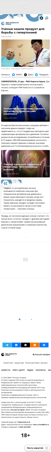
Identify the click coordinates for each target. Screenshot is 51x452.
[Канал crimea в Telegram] (7, 345)
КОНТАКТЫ (41, 370)
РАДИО (30, 370)
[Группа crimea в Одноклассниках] (34, 345)
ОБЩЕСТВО (19, 363)
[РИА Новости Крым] (9, 23)
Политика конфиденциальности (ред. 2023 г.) (20, 395)
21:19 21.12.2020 (6, 36)
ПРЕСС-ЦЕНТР (19, 370)
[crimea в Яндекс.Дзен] (25, 345)
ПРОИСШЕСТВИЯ (32, 363)
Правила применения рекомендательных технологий (23, 397)
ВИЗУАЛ (44, 363)
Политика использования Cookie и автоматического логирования (23, 391)
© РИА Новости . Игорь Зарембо (10, 69)
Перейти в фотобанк (27, 69)
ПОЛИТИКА (8, 363)
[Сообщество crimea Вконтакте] (16, 345)
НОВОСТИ (5, 370)
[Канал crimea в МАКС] (44, 345)
